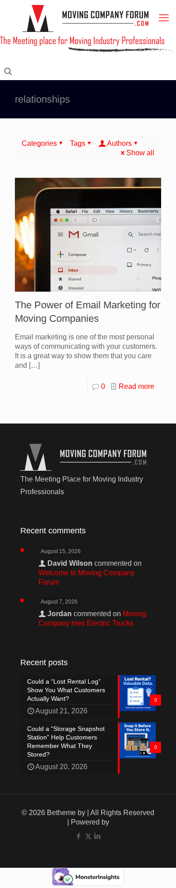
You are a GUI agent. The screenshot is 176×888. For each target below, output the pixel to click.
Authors (119, 143)
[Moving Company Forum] (85, 18)
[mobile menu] (163, 18)
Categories (39, 143)
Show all (140, 153)
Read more (136, 386)
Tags (77, 143)
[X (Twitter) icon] (88, 836)
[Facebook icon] (78, 836)
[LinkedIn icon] (97, 836)
